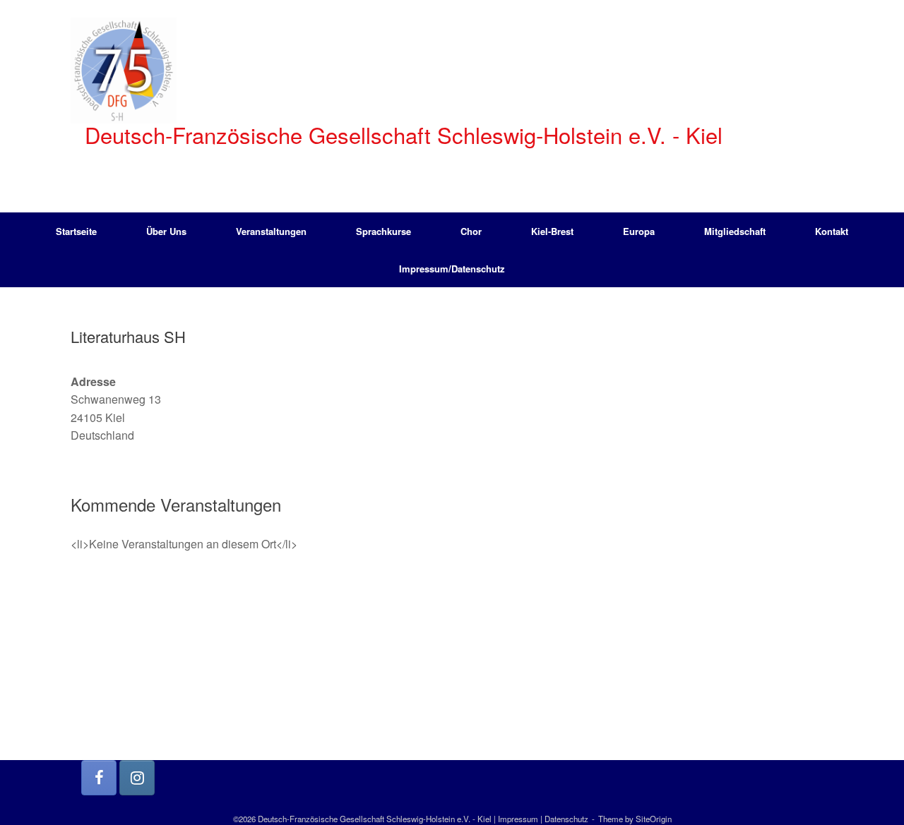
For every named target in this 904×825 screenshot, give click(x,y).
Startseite (76, 231)
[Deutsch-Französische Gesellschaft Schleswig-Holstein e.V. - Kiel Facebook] (99, 777)
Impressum (518, 818)
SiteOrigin (654, 818)
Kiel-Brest (552, 231)
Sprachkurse (383, 231)
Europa (639, 231)
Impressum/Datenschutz (452, 268)
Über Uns (166, 231)
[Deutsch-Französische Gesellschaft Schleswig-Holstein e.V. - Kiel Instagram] (137, 777)
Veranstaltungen (271, 231)
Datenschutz (566, 818)
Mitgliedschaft (735, 231)
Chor (471, 231)
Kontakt (831, 231)
